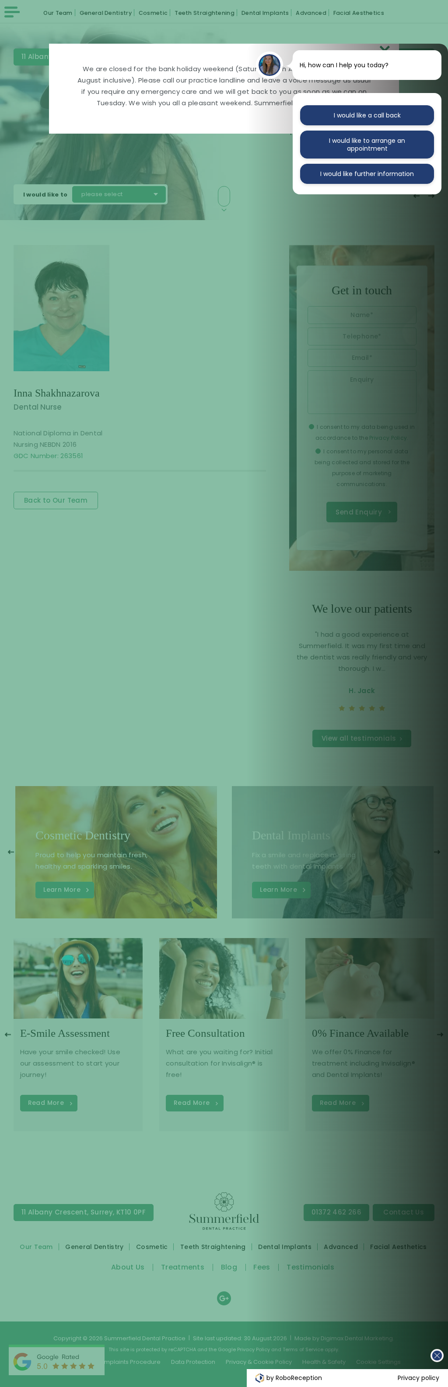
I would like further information (367, 173)
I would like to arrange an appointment (367, 144)
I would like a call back (367, 115)
